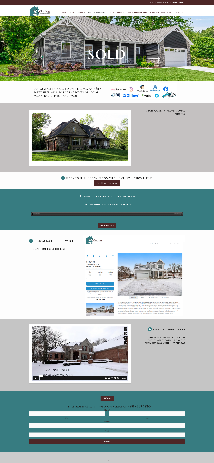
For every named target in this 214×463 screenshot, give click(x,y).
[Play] (33, 214)
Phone (107, 421)
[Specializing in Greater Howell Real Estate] (40, 11)
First (66, 418)
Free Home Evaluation (107, 183)
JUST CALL (107, 398)
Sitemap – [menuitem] (104, 455)
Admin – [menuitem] (112, 455)
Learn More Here (107, 225)
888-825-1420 (162, 2)
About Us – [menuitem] (83, 455)
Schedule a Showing (177, 2)
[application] (107, 214)
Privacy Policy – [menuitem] (123, 455)
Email (107, 431)
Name (107, 410)
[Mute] (181, 214)
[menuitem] (64, 10)
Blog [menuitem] (133, 455)
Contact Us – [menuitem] (94, 455)
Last (147, 418)
